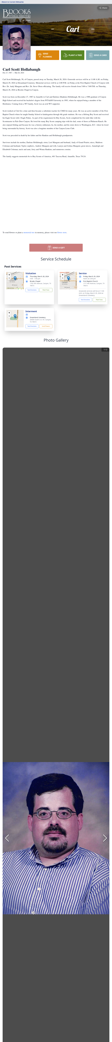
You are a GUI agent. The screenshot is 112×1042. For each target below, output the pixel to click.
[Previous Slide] (7, 838)
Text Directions (32, 290)
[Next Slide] (105, 838)
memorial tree (29, 232)
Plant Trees (46, 290)
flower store (61, 232)
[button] (15, 278)
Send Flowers (46, 326)
